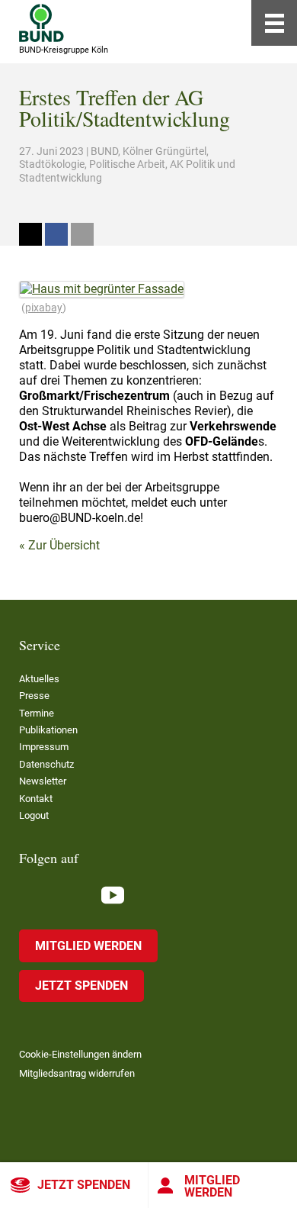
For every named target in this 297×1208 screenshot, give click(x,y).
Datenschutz (46, 764)
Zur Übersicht (64, 545)
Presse (34, 695)
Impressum (44, 746)
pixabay (43, 307)
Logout (34, 815)
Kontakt (36, 798)
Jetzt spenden (83, 1184)
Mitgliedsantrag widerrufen (77, 1073)
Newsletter (42, 781)
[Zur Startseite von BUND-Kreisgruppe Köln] (41, 23)
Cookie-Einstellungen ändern (80, 1054)
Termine (36, 713)
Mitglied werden (212, 1186)
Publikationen (48, 730)
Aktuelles (39, 679)
